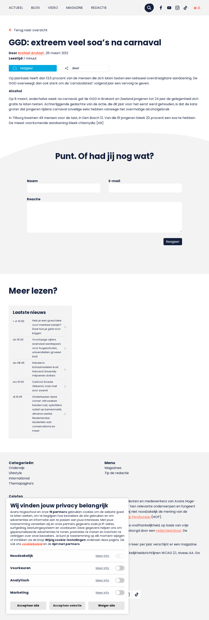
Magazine (74, 7)
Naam (32, 181)
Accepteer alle (28, 606)
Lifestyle (15, 473)
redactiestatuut (168, 530)
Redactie (99, 7)
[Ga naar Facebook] (161, 8)
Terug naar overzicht (31, 30)
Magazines (112, 468)
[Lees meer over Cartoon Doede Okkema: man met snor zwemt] (40, 386)
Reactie (33, 199)
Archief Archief (31, 53)
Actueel (16, 7)
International (19, 478)
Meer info (102, 556)
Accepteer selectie (67, 606)
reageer (26, 68)
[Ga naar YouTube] (169, 8)
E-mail (114, 181)
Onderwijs (16, 468)
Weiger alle (106, 606)
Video (53, 7)
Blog (35, 7)
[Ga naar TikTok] (185, 8)
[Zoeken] (149, 7)
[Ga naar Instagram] (177, 8)
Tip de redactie (116, 473)
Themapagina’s (21, 483)
